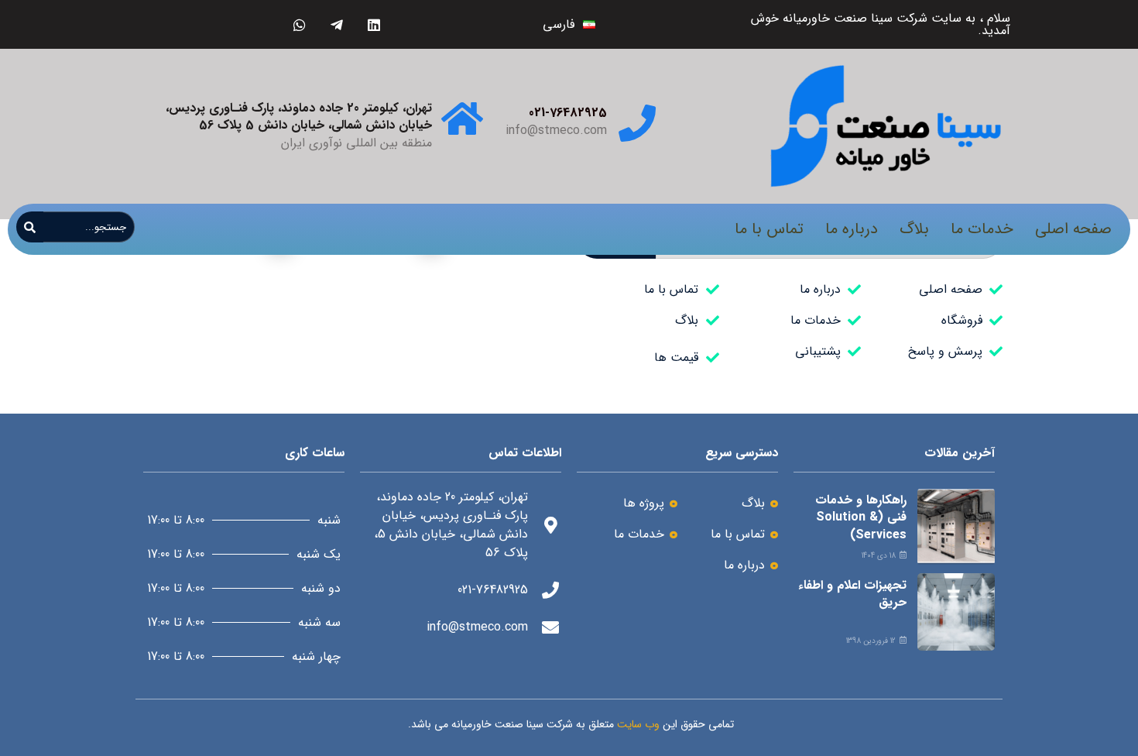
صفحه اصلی (1073, 229)
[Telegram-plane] (336, 24)
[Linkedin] (373, 24)
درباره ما (851, 229)
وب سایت (638, 724)
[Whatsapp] (299, 24)
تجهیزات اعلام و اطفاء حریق (852, 594)
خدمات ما (982, 229)
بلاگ (914, 229)
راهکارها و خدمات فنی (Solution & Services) (861, 517)
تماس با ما (769, 229)
